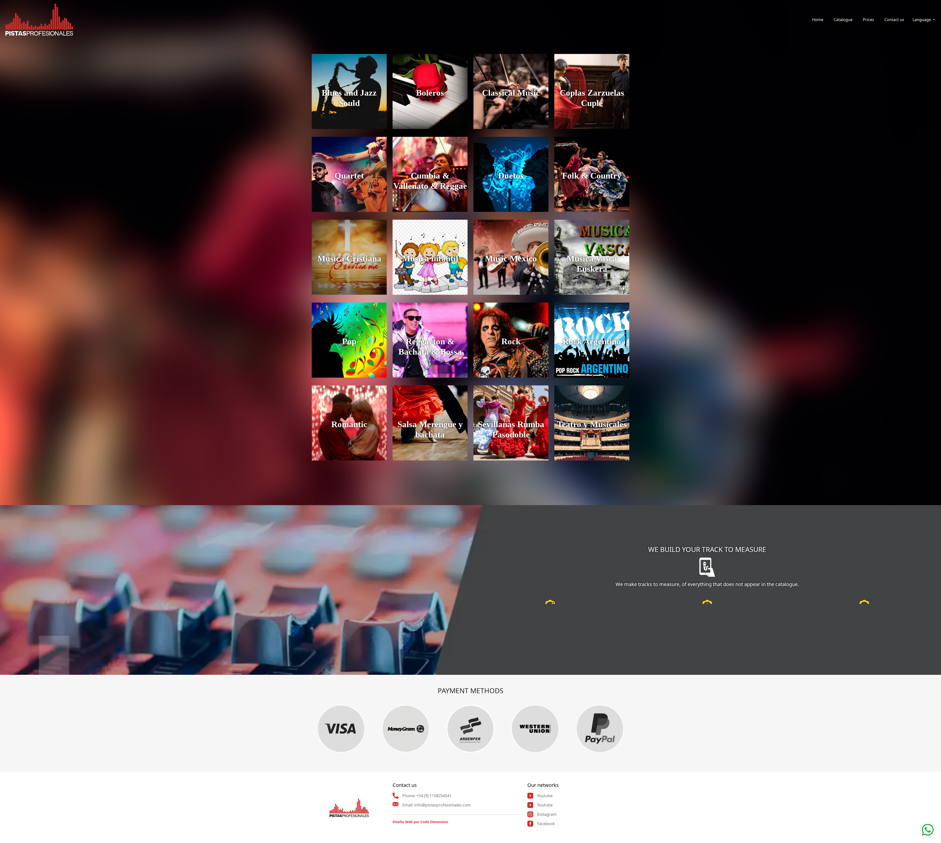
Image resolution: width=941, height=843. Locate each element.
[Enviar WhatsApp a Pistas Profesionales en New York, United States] (928, 829)
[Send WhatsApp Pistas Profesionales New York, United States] (735, 636)
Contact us (894, 19)
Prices (868, 19)
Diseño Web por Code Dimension (420, 821)
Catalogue (843, 19)
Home (817, 19)
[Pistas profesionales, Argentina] (39, 19)
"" (470, 41)
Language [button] (922, 19)
